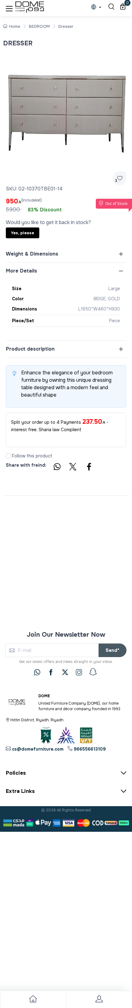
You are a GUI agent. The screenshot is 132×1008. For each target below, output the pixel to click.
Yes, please (22, 232)
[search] (110, 7)
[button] (9, 7)
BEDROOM (39, 26)
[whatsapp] (37, 672)
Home (14, 26)
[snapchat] (93, 671)
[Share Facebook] (89, 467)
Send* (112, 650)
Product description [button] (30, 349)
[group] (66, 108)
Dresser (65, 26)
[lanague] (97, 7)
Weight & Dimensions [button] (32, 254)
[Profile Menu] (99, 1000)
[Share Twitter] (73, 467)
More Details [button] (21, 271)
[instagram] (78, 672)
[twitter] (65, 672)
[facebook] (50, 672)
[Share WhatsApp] (56, 467)
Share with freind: (26, 465)
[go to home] (33, 1000)
